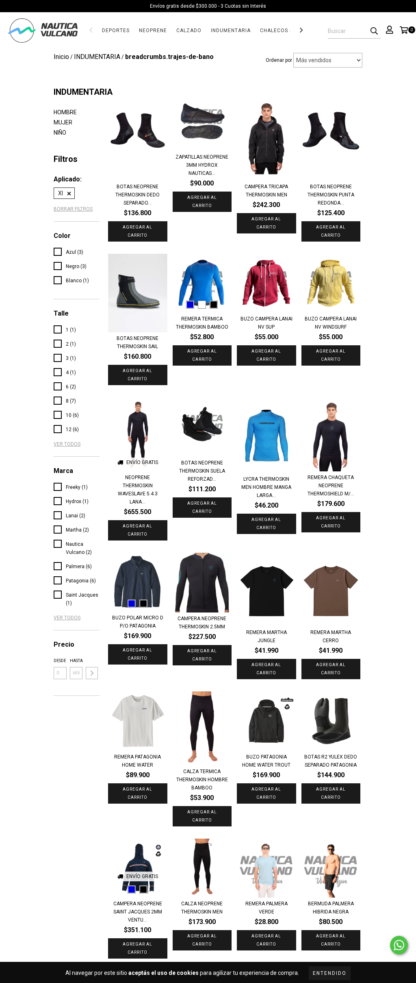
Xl (60, 193)
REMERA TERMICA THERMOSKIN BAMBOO (202, 323)
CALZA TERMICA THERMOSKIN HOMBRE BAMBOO (202, 780)
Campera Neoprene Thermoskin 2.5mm (202, 623)
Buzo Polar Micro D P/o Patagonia (137, 622)
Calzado (189, 30)
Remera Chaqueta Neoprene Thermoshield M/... (331, 486)
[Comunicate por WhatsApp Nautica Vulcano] (399, 945)
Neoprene (153, 30)
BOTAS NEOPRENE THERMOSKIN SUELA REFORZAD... (202, 471)
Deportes (116, 30)
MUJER (63, 122)
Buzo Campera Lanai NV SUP (266, 323)
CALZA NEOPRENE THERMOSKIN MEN (202, 908)
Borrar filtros (73, 209)
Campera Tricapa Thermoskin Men (266, 191)
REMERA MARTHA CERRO (330, 636)
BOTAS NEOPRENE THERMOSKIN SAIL (137, 342)
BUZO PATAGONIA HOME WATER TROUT (266, 761)
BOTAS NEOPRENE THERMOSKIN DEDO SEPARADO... (137, 195)
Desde (60, 660)
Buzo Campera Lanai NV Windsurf (331, 323)
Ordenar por (279, 60)
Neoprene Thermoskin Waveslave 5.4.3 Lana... (138, 490)
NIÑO (60, 132)
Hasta (76, 660)
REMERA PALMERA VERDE (266, 908)
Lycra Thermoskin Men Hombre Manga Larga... (266, 487)
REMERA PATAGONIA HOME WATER (137, 761)
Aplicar (92, 673)
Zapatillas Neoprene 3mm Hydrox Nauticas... (202, 165)
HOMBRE (65, 112)
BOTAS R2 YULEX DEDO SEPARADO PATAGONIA (330, 761)
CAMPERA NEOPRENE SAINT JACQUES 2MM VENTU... (137, 912)
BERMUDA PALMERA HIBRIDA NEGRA (331, 908)
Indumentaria (231, 30)
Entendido (330, 973)
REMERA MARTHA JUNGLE (266, 636)
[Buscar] (374, 31)
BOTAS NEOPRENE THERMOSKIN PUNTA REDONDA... (331, 195)
